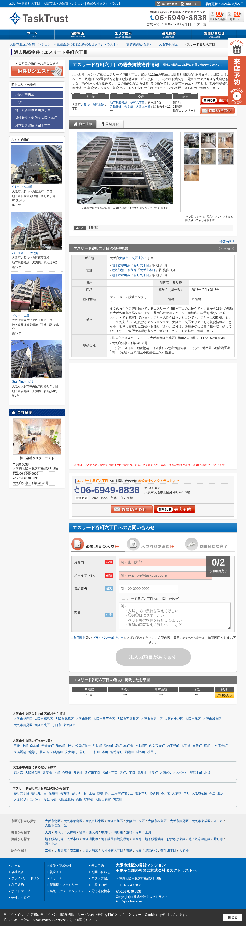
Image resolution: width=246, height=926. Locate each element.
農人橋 (44, 752)
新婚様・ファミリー (64, 885)
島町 (118, 745)
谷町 (83, 752)
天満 (48, 832)
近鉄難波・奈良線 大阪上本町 (36, 118)
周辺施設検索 (100, 891)
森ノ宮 (18, 772)
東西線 (137, 839)
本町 (105, 752)
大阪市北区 (42, 725)
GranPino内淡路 (22, 381)
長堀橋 (142, 772)
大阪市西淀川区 (128, 719)
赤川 (138, 832)
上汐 (101, 104)
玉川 (148, 832)
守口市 (56, 725)
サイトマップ (20, 891)
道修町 (108, 745)
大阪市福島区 (43, 719)
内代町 (59, 832)
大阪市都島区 (23, 719)
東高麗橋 (20, 752)
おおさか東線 (176, 839)
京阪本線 (73, 839)
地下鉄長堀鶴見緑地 (115, 839)
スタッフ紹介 (100, 878)
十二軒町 (94, 752)
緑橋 (79, 799)
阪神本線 (51, 843)
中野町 (106, 832)
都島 (129, 850)
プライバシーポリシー (107, 637)
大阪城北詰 (66, 799)
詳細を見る (224, 695)
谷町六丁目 (137, 102)
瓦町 (207, 745)
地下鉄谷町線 (118, 102)
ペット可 (56, 878)
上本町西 (141, 745)
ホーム (16, 865)
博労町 (32, 752)
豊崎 (129, 832)
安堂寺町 (47, 745)
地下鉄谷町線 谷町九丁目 (33, 126)
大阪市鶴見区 (23, 725)
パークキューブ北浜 (25, 253)
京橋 (48, 850)
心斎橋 (66, 772)
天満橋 (78, 772)
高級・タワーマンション (67, 891)
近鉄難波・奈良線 (121, 106)
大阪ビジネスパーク (174, 772)
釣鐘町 (129, 752)
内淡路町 (57, 752)
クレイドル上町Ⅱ (23, 186)
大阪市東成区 (174, 719)
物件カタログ (20, 897)
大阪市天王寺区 (104, 719)
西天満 (93, 832)
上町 (25, 745)
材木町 (140, 752)
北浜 (207, 772)
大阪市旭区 (193, 719)
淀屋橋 (47, 772)
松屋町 (152, 752)
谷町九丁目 (141, 275)
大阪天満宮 (103, 799)
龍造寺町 (116, 752)
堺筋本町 (196, 772)
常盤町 (97, 745)
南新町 (197, 745)
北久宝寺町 (220, 745)
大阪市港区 (83, 719)
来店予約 (97, 865)
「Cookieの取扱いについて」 (50, 920)
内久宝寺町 (157, 745)
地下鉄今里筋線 (199, 839)
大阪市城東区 (212, 719)
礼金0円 (55, 872)
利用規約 (80, 637)
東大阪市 (69, 725)
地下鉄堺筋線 (154, 839)
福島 (82, 832)
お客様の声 (99, 885)
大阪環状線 (90, 839)
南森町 (117, 799)
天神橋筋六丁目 (112, 850)
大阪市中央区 (89, 104)
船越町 (60, 745)
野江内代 (151, 850)
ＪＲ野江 (60, 850)
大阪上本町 (143, 106)
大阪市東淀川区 (152, 719)
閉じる (233, 917)
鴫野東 (118, 832)
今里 (212, 793)
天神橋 (71, 832)
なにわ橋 (50, 799)
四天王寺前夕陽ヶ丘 (119, 793)
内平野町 (173, 745)
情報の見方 (227, 241)
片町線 (218, 839)
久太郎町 (71, 752)
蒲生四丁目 (168, 850)
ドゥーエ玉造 (20, 315)
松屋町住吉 (83, 745)
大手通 (186, 745)
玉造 (17, 745)
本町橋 (128, 745)
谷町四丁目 (92, 772)
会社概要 (17, 872)
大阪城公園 (33, 772)
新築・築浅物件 (61, 865)
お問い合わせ (100, 872)
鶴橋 (100, 793)
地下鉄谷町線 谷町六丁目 (33, 110)
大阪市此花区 (64, 719)
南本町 (34, 745)
